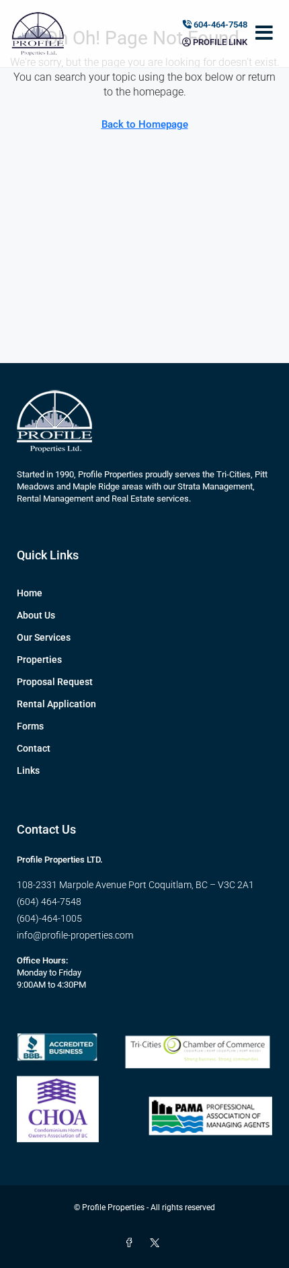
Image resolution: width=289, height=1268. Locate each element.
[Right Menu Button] (264, 34)
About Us (36, 615)
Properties (39, 659)
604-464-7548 (219, 24)
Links (28, 770)
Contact (33, 748)
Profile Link (219, 42)
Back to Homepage (144, 124)
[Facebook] (131, 1243)
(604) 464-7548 (49, 901)
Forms (30, 726)
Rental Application (56, 704)
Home (29, 593)
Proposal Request (55, 681)
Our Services (44, 637)
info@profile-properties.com (75, 935)
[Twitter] (157, 1243)
